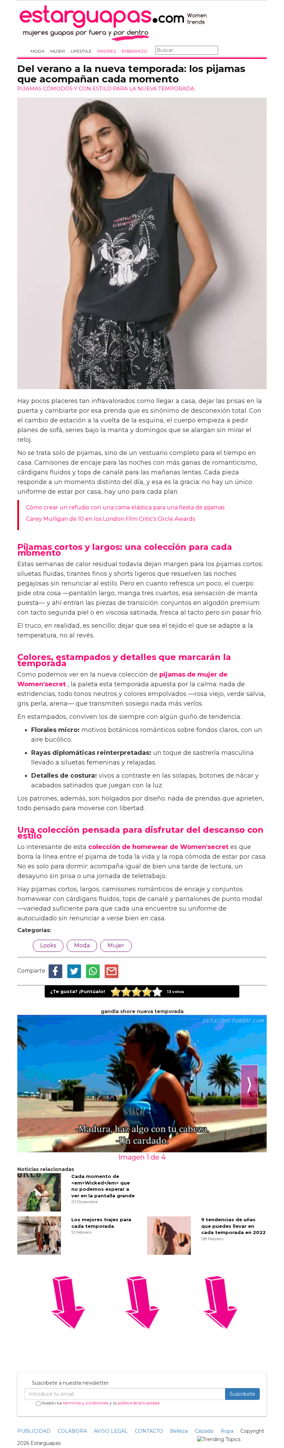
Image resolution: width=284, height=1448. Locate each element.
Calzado (204, 1431)
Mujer (57, 51)
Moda (37, 51)
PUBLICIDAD (34, 1431)
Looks (48, 945)
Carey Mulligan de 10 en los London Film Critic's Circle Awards (110, 519)
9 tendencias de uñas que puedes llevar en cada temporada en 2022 (233, 1226)
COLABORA (72, 1431)
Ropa (227, 1431)
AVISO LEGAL (111, 1431)
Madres (106, 51)
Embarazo (134, 51)
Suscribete (242, 1394)
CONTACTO (149, 1431)
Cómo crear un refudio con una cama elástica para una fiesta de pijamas (125, 507)
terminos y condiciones (85, 1402)
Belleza (179, 1431)
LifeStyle (81, 51)
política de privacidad (138, 1402)
